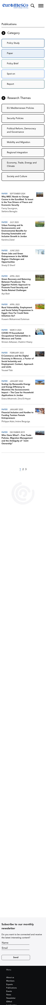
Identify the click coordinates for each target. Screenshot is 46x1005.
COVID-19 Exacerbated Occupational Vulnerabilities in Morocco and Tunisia (16, 336)
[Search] (32, 6)
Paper (10, 53)
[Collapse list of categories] (3, 33)
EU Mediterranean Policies (20, 108)
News (8, 995)
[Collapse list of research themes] (3, 98)
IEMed (9, 1002)
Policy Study (13, 43)
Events (9, 991)
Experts (9, 985)
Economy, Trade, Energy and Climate (22, 164)
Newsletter (10, 998)
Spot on (11, 74)
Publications (11, 988)
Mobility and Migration (18, 142)
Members (10, 981)
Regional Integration (17, 152)
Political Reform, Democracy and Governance (21, 130)
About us (10, 978)
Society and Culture (17, 176)
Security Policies (15, 118)
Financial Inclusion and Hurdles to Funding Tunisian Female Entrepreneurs (17, 415)
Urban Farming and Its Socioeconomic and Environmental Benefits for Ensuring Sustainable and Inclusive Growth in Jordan (14, 231)
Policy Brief (12, 63)
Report (10, 84)
